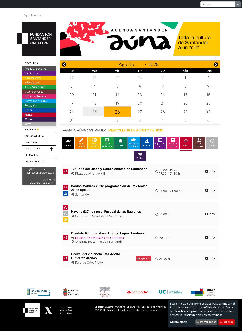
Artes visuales (32, 82)
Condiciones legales (129, 310)
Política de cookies (151, 310)
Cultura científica (34, 91)
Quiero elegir (178, 322)
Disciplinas (31, 63)
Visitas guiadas (34, 161)
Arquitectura (31, 73)
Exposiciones (32, 148)
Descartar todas (206, 322)
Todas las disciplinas (36, 68)
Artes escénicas (33, 78)
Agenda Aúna (32, 15)
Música (28, 114)
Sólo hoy (30, 129)
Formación (31, 155)
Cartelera (31, 142)
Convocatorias (34, 136)
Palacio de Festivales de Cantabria (99, 238)
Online (28, 119)
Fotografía (30, 105)
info (211, 171)
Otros (28, 124)
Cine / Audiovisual (35, 87)
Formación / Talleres (36, 101)
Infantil (28, 110)
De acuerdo (226, 322)
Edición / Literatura (35, 96)
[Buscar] (238, 4)
